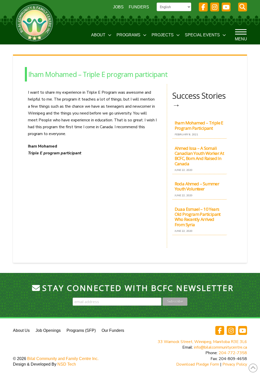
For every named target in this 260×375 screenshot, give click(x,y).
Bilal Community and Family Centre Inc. (63, 358)
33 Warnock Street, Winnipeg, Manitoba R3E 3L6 (202, 342)
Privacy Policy (234, 364)
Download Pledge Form (197, 364)
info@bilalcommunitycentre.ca (220, 347)
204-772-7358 (233, 353)
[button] (242, 7)
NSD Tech (66, 364)
